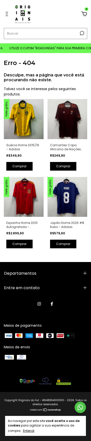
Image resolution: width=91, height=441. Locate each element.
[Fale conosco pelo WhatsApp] (80, 407)
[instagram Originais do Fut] (39, 304)
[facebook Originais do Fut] (52, 304)
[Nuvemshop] (45, 410)
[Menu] (8, 14)
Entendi (28, 431)
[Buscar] (81, 33)
